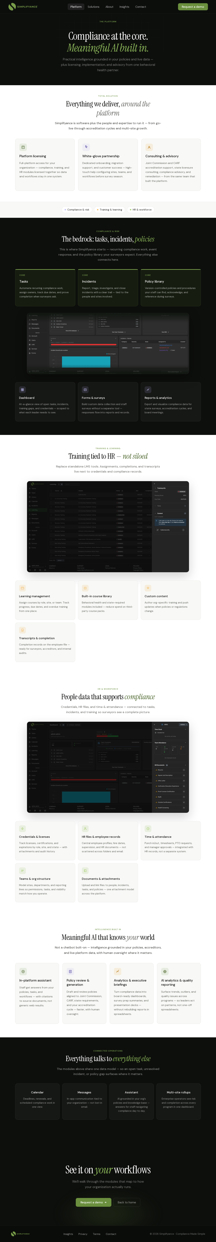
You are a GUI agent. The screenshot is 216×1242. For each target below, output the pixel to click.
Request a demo (193, 7)
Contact (140, 7)
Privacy (82, 1234)
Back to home (127, 1202)
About (109, 7)
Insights (124, 7)
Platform (76, 7)
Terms (96, 1234)
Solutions (93, 7)
